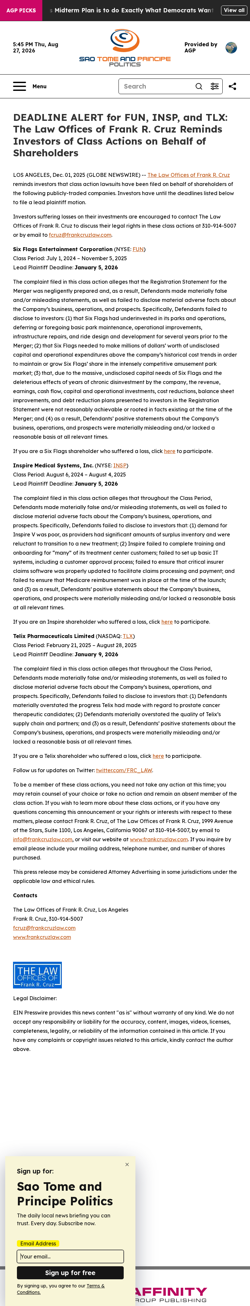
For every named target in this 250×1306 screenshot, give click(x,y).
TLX (128, 636)
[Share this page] (232, 86)
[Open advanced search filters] (214, 86)
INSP (119, 465)
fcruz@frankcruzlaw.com (80, 235)
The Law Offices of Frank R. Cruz (188, 175)
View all (234, 10)
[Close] (127, 1164)
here (169, 451)
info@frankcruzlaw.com (42, 839)
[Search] (199, 86)
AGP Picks (21, 10)
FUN (138, 249)
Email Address (38, 1243)
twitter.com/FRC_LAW (124, 770)
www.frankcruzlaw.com (159, 839)
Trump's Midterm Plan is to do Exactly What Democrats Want (121, 10)
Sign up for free (70, 1273)
